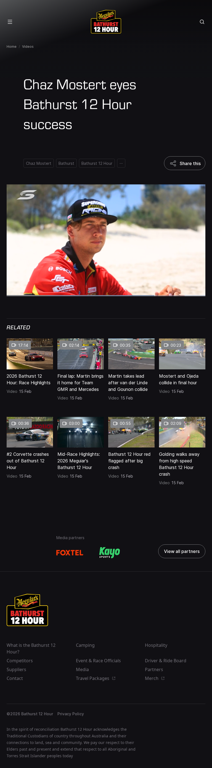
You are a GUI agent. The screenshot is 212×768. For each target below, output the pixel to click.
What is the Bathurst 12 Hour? (31, 648)
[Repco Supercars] (106, 22)
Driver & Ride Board (165, 661)
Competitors (20, 661)
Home (12, 46)
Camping (85, 645)
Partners (154, 669)
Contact (15, 678)
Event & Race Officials (98, 661)
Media (82, 669)
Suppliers (16, 669)
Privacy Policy (70, 713)
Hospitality (156, 645)
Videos (28, 46)
